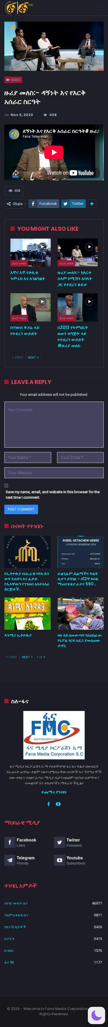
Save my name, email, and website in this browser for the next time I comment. (53, 495)
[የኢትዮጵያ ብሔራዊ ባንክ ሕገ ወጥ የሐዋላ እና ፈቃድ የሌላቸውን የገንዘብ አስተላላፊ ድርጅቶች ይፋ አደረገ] (27, 552)
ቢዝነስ (9, 950)
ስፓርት (9, 939)
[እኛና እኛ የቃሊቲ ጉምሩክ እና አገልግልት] (30, 253)
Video (15, 79)
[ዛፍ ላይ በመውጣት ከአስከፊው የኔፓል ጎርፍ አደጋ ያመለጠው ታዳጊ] (81, 613)
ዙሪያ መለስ (19, 263)
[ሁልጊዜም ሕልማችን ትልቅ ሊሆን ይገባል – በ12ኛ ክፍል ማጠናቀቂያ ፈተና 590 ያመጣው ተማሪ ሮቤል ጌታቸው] (81, 552)
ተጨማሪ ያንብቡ (54, 792)
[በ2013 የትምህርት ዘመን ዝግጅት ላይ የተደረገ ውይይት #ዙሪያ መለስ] (78, 307)
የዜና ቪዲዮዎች (15, 927)
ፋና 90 (9, 962)
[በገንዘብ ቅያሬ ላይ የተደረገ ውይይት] (30, 307)
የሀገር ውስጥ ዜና (16, 903)
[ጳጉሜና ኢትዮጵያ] (27, 613)
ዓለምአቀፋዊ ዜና (16, 915)
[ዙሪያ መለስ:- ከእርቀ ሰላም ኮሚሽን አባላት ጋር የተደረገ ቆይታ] (78, 253)
